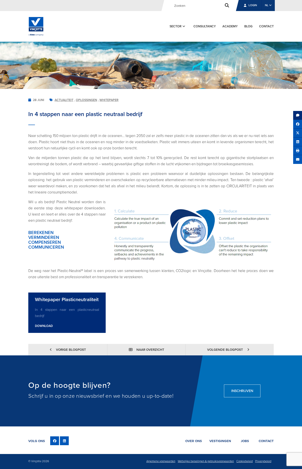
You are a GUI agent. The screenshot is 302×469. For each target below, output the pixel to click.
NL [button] (267, 5)
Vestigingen (220, 441)
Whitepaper (109, 100)
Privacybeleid (263, 461)
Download (44, 326)
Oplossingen (86, 100)
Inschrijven (242, 391)
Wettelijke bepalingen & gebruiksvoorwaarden (206, 461)
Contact (266, 26)
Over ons (193, 441)
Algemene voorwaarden (160, 461)
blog (248, 26)
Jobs (245, 441)
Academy (230, 26)
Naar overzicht (150, 350)
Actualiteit (64, 100)
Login (252, 5)
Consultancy (204, 26)
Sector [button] (176, 26)
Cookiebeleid (244, 461)
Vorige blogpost (70, 350)
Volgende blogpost (225, 350)
